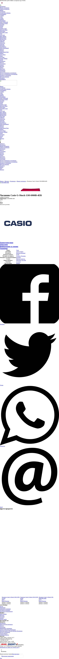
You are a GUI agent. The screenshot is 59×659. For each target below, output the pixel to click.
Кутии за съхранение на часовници (8, 74)
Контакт (2, 138)
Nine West (2, 40)
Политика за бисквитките (6, 611)
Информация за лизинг (9, 246)
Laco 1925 (2, 35)
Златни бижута (3, 633)
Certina (1, 18)
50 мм (17, 254)
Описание (4, 244)
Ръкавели (2, 78)
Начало (2, 181)
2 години (18, 261)
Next (58, 329)
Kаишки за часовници (5, 75)
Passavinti (2, 45)
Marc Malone (3, 36)
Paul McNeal (3, 46)
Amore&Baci (3, 14)
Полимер (23, 256)
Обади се (2, 143)
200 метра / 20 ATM (21, 260)
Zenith (1, 59)
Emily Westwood (4, 22)
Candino (2, 15)
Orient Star (2, 43)
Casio (1, 17)
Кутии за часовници (5, 632)
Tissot (1, 56)
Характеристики (6, 243)
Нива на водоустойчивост (6, 624)
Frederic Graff (3, 28)
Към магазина (15, 654)
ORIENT (2, 41)
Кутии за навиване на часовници (8, 73)
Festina (1, 26)
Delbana (2, 19)
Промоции (2, 61)
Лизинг (2, 618)
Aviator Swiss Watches (5, 13)
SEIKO (1, 53)
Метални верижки (4, 76)
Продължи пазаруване (7, 656)
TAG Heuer (2, 54)
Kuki (1, 33)
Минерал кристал (20, 259)
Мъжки (18, 263)
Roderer (2, 50)
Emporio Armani (4, 23)
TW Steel (2, 57)
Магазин (7, 181)
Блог (1, 137)
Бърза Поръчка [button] (5, 601)
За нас (1, 606)
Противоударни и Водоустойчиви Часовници (11, 631)
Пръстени (2, 69)
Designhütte (2, 20)
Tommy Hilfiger (3, 58)
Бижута (2, 62)
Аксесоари (2, 71)
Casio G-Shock (19, 251)
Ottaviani (2, 44)
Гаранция (4, 248)
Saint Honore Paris (4, 52)
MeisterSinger (3, 37)
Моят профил (3, 614)
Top (1, 658)
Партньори (2, 607)
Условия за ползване (5, 610)
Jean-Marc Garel (4, 32)
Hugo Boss (2, 31)
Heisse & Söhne (3, 30)
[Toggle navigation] (1, 5)
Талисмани (2, 63)
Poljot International (4, 48)
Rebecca (2, 49)
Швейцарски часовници (6, 628)
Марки (1, 10)
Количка (2, 615)
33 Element (2, 11)
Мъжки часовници (4, 7)
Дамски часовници (4, 9)
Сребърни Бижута (4, 635)
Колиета (2, 66)
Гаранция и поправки (5, 609)
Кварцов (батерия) (20, 253)
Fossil (1, 27)
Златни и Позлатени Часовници (8, 629)
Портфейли (3, 79)
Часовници (2, 6)
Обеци (1, 67)
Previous (0, 329)
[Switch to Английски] (2, 3)
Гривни (2, 65)
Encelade (2, 24)
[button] (6, 602)
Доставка (2, 616)
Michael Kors (3, 39)
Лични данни (3, 619)
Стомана (18, 256)
